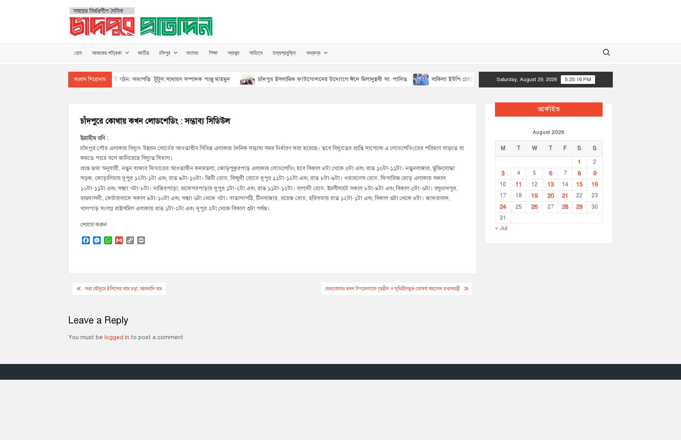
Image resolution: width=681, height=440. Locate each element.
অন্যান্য (313, 52)
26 (534, 206)
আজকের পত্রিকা (107, 52)
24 (503, 206)
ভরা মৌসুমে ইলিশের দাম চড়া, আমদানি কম (123, 288)
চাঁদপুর (164, 52)
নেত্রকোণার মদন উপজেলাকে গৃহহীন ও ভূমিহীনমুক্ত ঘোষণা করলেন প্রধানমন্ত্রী (392, 288)
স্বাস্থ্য (233, 52)
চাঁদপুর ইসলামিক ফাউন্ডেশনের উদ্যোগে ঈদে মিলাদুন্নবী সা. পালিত (323, 79)
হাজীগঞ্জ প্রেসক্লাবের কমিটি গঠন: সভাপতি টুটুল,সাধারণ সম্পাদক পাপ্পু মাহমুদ (136, 79)
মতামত (192, 52)
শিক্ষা (213, 52)
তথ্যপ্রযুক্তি (284, 52)
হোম (78, 52)
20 (550, 195)
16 (595, 184)
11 (518, 184)
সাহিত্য (255, 52)
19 (534, 195)
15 (579, 184)
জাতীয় (143, 52)
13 (550, 184)
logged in (116, 337)
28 (565, 206)
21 (565, 195)
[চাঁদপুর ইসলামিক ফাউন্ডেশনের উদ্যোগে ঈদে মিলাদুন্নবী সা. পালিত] (239, 79)
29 (579, 206)
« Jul (501, 228)
